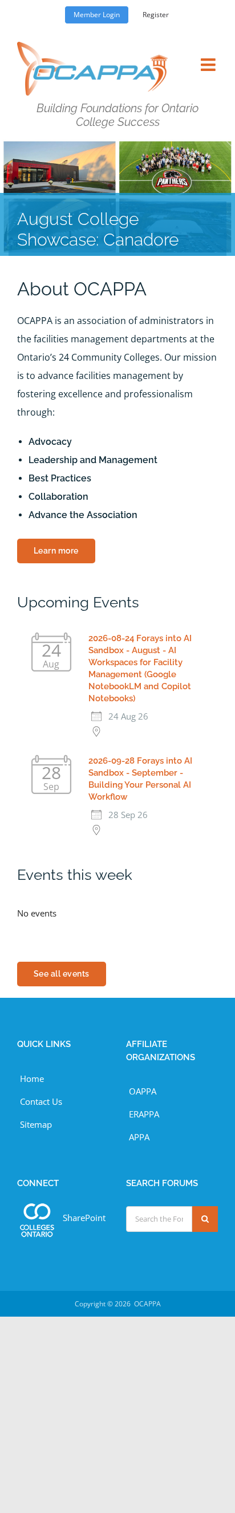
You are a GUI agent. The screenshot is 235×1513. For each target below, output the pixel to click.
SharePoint (84, 1217)
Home (32, 1078)
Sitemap (36, 1124)
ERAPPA (144, 1114)
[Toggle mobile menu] (209, 57)
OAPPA (142, 1091)
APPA (139, 1137)
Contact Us (41, 1101)
